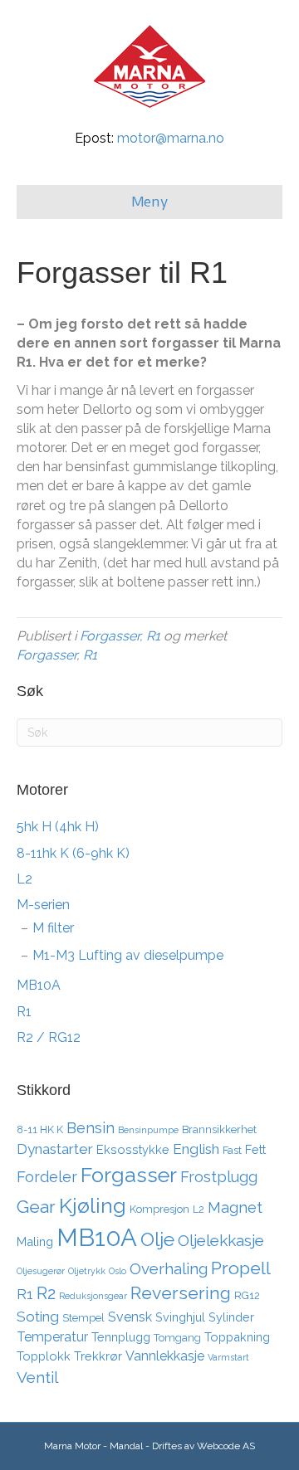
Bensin (90, 1128)
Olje (157, 1239)
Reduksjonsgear (93, 1296)
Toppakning (237, 1337)
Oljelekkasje (221, 1240)
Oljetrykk (86, 1271)
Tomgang (177, 1337)
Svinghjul (180, 1317)
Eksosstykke (132, 1149)
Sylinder (231, 1317)
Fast (232, 1150)
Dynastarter (55, 1149)
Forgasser (110, 636)
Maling (35, 1241)
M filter (53, 928)
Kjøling (92, 1205)
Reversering (180, 1293)
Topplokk (44, 1356)
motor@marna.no (170, 138)
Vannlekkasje (164, 1356)
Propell (241, 1268)
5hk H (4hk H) (58, 827)
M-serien (43, 905)
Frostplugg (218, 1176)
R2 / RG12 (49, 1037)
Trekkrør (98, 1356)
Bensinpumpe (148, 1130)
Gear (36, 1206)
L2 (24, 879)
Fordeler (47, 1176)
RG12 (247, 1295)
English (196, 1149)
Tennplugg (120, 1337)
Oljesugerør (41, 1271)
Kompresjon (159, 1209)
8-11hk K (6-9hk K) (73, 853)
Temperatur (52, 1337)
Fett (255, 1149)
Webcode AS (226, 1446)
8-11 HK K (40, 1129)
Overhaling (169, 1268)
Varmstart (228, 1357)
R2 (46, 1293)
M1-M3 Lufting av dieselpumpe (127, 955)
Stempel (83, 1318)
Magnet (235, 1207)
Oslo (117, 1271)
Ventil (37, 1377)
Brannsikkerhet (219, 1129)
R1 (153, 636)
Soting (38, 1316)
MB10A (39, 985)
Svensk (130, 1317)
